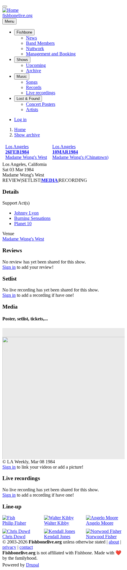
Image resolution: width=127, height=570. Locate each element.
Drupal (32, 564)
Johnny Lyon (26, 212)
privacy (9, 547)
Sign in (9, 267)
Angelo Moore (99, 522)
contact (26, 547)
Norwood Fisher (101, 536)
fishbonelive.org (17, 15)
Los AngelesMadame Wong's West (26, 152)
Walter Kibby (56, 522)
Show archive (27, 134)
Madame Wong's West (23, 238)
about (114, 541)
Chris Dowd (13, 536)
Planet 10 (23, 223)
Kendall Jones (57, 536)
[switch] (4, 6)
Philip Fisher (14, 522)
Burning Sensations (32, 218)
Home (20, 129)
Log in (20, 119)
